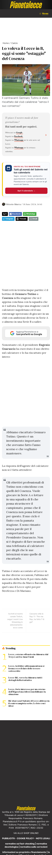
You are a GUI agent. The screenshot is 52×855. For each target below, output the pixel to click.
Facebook (18, 136)
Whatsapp (19, 139)
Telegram (9, 219)
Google (19, 132)
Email (35, 219)
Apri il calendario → (26, 191)
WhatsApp (30, 214)
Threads (22, 219)
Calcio (14, 43)
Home (6, 43)
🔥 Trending (8, 648)
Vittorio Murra (13, 204)
